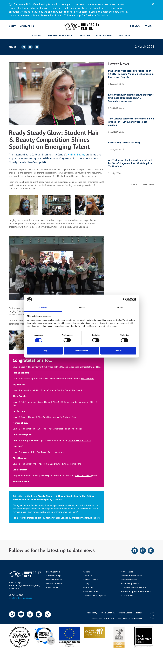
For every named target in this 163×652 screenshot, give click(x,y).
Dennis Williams (83, 475)
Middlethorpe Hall (91, 366)
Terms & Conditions (107, 613)
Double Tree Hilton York (79, 440)
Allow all (118, 351)
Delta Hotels (87, 378)
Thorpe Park (75, 463)
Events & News (104, 35)
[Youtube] (21, 614)
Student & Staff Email (131, 575)
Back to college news (143, 184)
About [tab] (120, 308)
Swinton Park (69, 416)
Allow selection (81, 351)
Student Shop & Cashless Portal (136, 591)
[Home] (81, 26)
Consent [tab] (43, 308)
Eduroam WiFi (127, 595)
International (52, 587)
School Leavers (53, 571)
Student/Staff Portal (130, 579)
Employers (124, 35)
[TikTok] (48, 614)
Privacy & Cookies (125, 613)
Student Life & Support (61, 35)
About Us (85, 35)
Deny (45, 351)
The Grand (77, 390)
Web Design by (124, 618)
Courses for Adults (54, 583)
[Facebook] (12, 614)
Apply (12, 26)
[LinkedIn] (39, 614)
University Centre (54, 579)
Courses (36, 35)
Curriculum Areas (91, 591)
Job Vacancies (127, 571)
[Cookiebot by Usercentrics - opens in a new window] (125, 299)
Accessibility (92, 613)
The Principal (77, 428)
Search (135, 26)
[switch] (67, 340)
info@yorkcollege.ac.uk (20, 597)
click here (95, 517)
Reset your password (130, 583)
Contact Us (27, 26)
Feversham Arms (56, 452)
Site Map (138, 613)
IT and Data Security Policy (133, 587)
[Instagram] (30, 614)
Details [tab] (81, 308)
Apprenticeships (53, 575)
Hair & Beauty (76, 154)
